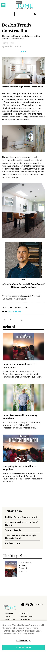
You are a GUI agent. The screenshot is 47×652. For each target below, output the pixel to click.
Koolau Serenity (12, 543)
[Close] (43, 625)
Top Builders (22, 308)
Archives (22, 565)
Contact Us (24, 568)
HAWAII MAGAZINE (26, 617)
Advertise (23, 571)
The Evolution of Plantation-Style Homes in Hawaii (20, 536)
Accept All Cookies (23, 647)
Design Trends (14, 311)
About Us (9, 617)
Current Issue (25, 562)
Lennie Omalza (13, 46)
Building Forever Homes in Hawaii (21, 517)
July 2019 (28, 296)
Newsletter (38, 604)
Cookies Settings (23, 641)
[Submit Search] (35, 14)
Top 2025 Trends (13, 530)
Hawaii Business (26, 619)
